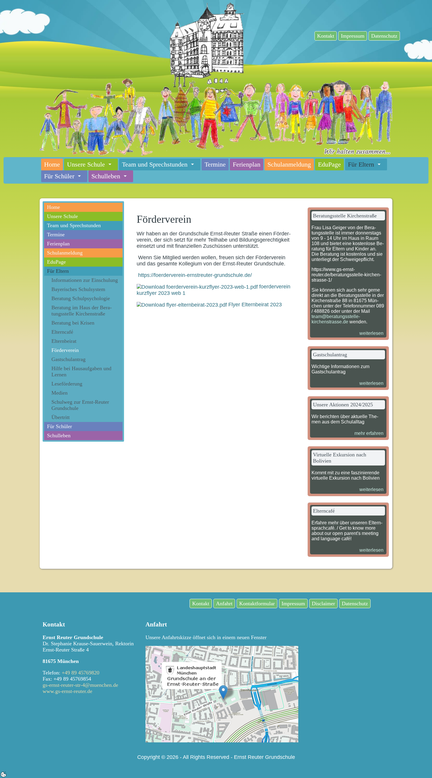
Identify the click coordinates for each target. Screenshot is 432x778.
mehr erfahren (369, 433)
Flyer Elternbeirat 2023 (254, 304)
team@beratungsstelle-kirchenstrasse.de (336, 319)
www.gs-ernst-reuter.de (67, 691)
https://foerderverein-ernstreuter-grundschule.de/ (195, 275)
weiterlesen (371, 333)
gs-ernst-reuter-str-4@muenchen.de (80, 685)
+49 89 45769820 (80, 673)
